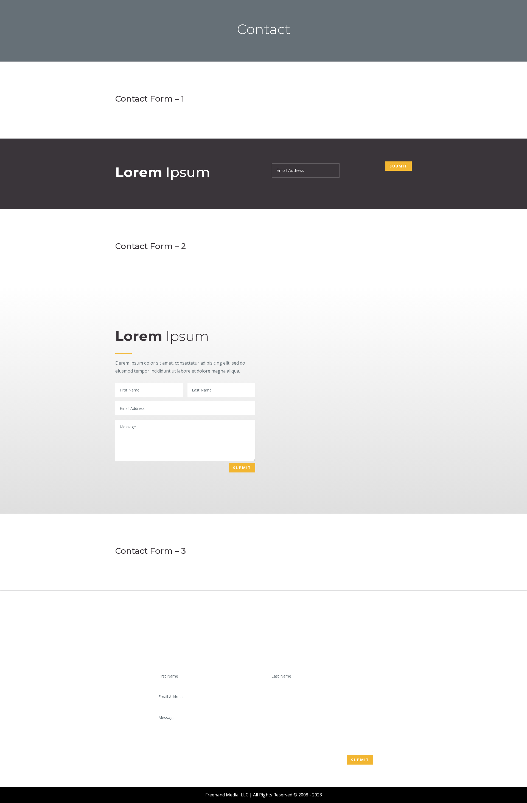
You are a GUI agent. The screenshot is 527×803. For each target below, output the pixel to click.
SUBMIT (398, 166)
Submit (360, 759)
